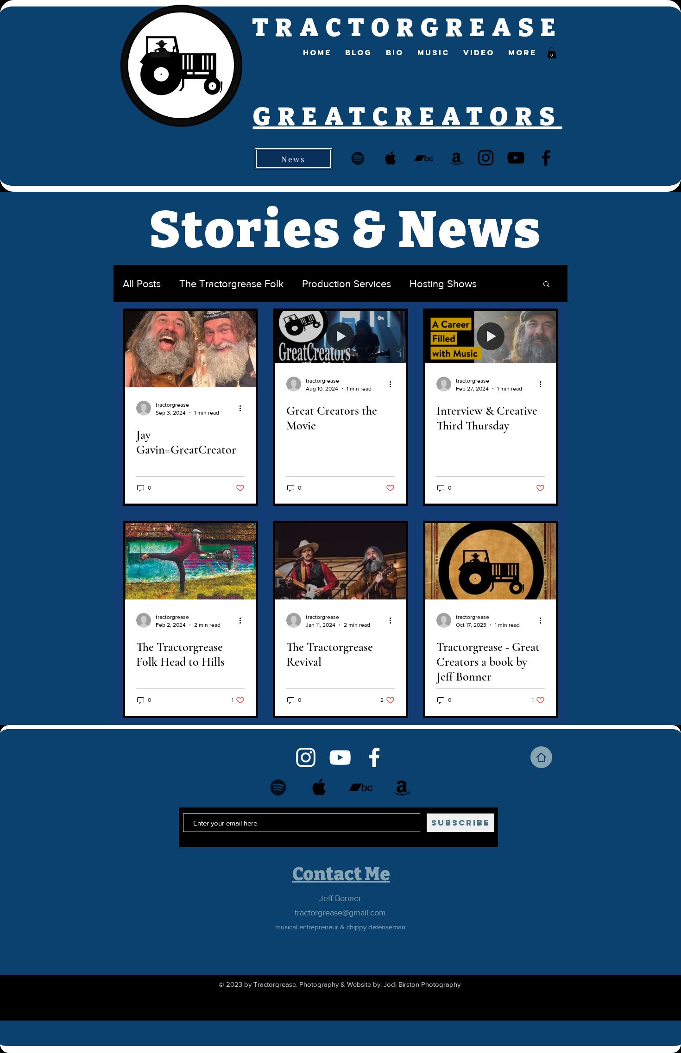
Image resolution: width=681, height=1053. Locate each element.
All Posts (142, 283)
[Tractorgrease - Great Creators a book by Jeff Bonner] (490, 561)
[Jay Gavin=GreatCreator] (190, 349)
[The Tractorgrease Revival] (340, 561)
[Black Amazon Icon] (457, 158)
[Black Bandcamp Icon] (424, 158)
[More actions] (243, 408)
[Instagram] (485, 157)
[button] (551, 52)
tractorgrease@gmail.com (340, 912)
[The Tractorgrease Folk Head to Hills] (190, 561)
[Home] (541, 757)
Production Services (346, 283)
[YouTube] (515, 157)
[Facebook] (546, 157)
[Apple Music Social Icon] (391, 158)
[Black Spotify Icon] (358, 158)
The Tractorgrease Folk (231, 283)
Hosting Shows (443, 283)
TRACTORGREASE (407, 28)
